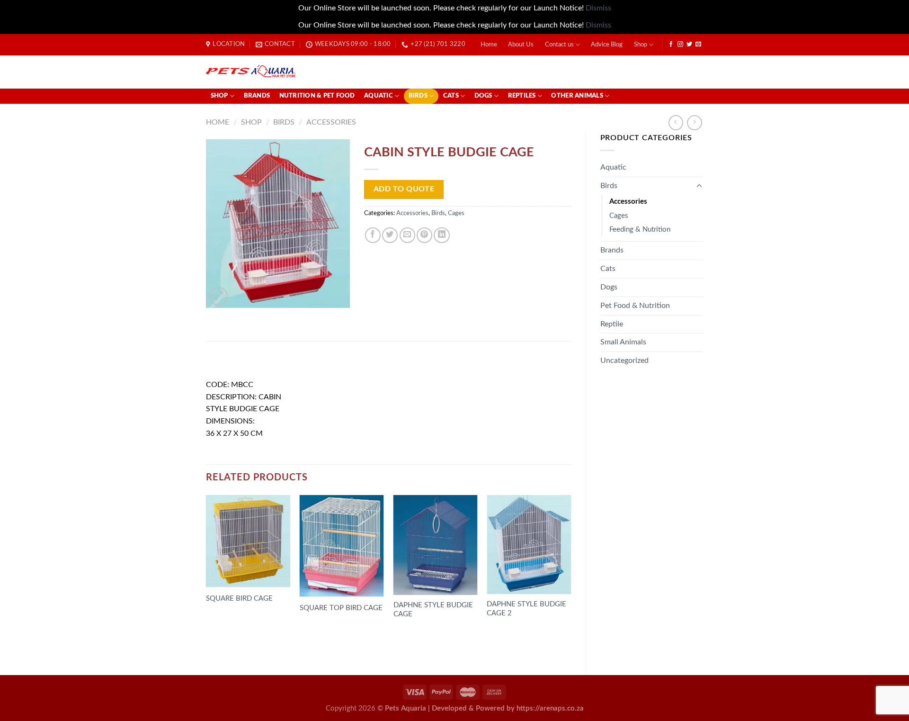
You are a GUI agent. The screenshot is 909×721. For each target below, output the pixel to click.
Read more (231, 625)
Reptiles (522, 96)
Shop (640, 45)
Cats (451, 96)
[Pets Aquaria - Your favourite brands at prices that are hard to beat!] (306, 72)
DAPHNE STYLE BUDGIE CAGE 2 (526, 609)
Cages (618, 215)
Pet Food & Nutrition (635, 305)
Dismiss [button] (598, 8)
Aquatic (378, 96)
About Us (521, 45)
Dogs (483, 96)
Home (489, 45)
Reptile (611, 324)
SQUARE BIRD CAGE (239, 598)
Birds (418, 96)
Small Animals (623, 342)
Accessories (331, 122)
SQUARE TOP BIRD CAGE (341, 608)
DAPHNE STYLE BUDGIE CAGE (433, 610)
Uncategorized (624, 360)
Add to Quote (404, 189)
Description (232, 363)
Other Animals (577, 96)
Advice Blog (607, 45)
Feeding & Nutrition (639, 229)
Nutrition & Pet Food (317, 96)
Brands (257, 96)
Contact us (559, 45)
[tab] (232, 363)
